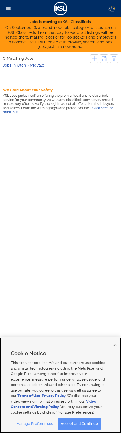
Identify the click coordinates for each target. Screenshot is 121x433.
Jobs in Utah (14, 65)
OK (115, 345)
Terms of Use (28, 396)
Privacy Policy (54, 396)
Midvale (37, 65)
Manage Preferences (34, 423)
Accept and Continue (79, 423)
